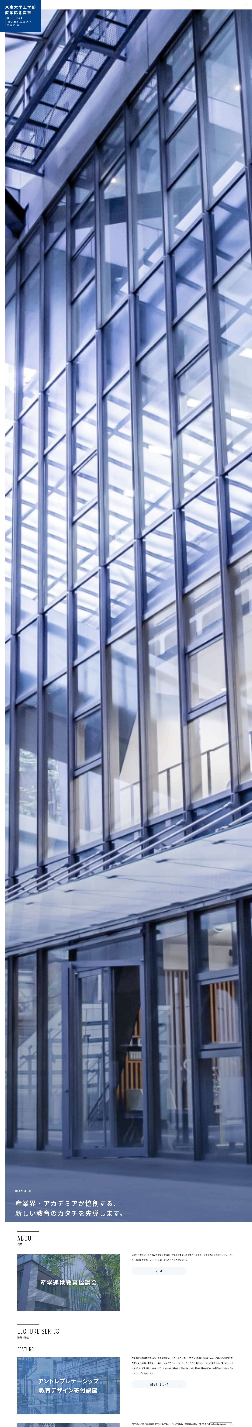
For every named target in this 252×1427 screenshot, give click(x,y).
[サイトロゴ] (20, 16)
